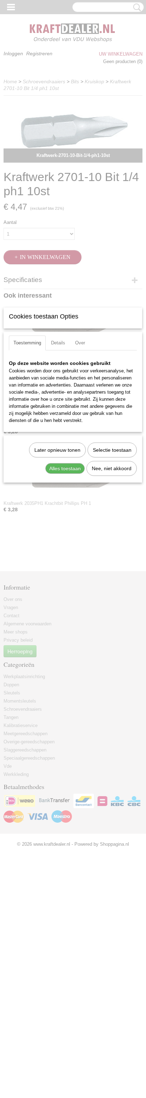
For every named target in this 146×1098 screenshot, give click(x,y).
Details (58, 342)
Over (80, 342)
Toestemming (27, 342)
